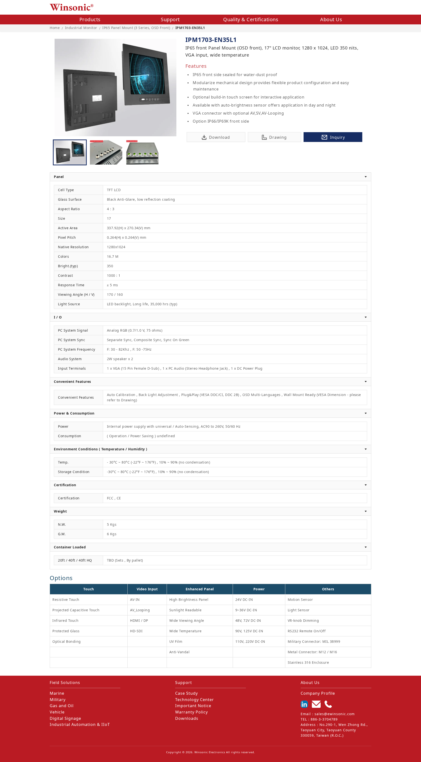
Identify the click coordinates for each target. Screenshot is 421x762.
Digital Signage (65, 718)
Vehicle (57, 712)
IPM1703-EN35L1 (190, 27)
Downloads (186, 718)
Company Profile (318, 693)
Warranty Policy (191, 712)
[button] (210, 177)
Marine (57, 693)
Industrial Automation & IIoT (80, 724)
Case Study (186, 693)
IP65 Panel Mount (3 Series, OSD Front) (136, 27)
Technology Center (194, 699)
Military (58, 699)
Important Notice (193, 705)
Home (55, 27)
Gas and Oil (62, 705)
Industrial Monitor (81, 27)
